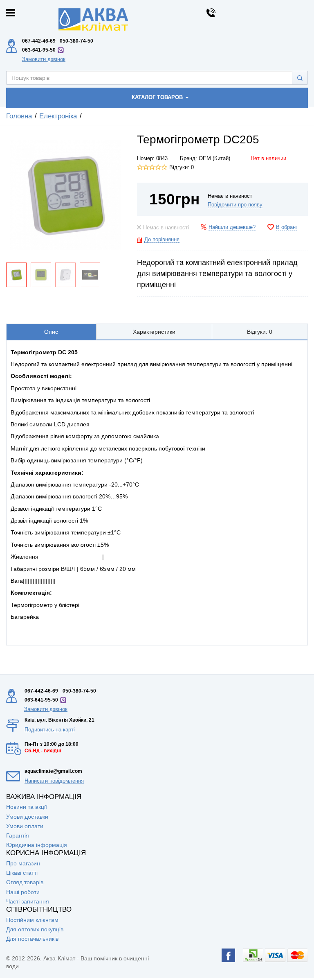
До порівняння (161, 239)
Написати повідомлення (54, 781)
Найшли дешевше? (232, 227)
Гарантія (17, 835)
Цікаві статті (22, 872)
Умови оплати (24, 826)
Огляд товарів (24, 882)
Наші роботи (23, 892)
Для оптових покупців (34, 929)
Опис (51, 331)
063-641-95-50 (39, 50)
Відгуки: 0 (181, 167)
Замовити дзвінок (43, 59)
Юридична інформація (36, 845)
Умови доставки (27, 816)
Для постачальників (32, 938)
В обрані (286, 227)
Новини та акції (26, 807)
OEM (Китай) (214, 158)
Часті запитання (27, 901)
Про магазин (23, 863)
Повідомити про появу (235, 205)
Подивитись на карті (50, 730)
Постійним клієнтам (32, 920)
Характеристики (154, 331)
